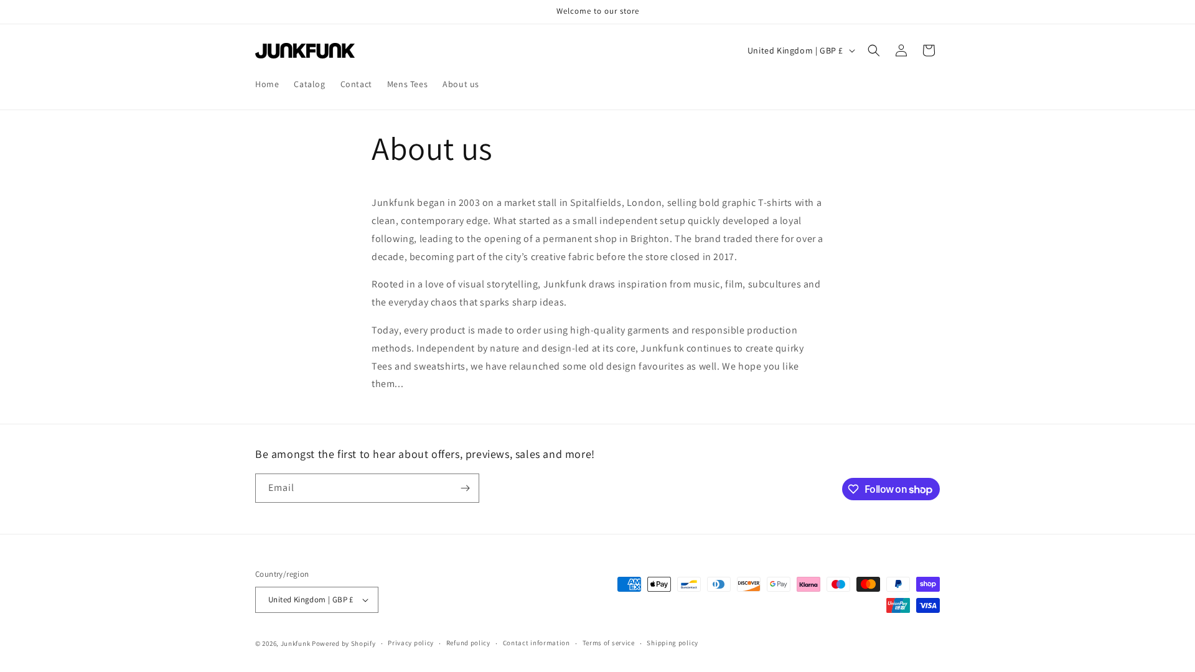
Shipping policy (672, 642)
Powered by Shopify (344, 643)
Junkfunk (296, 643)
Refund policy (468, 642)
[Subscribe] (465, 488)
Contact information (536, 642)
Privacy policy (411, 642)
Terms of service (609, 642)
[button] (874, 50)
